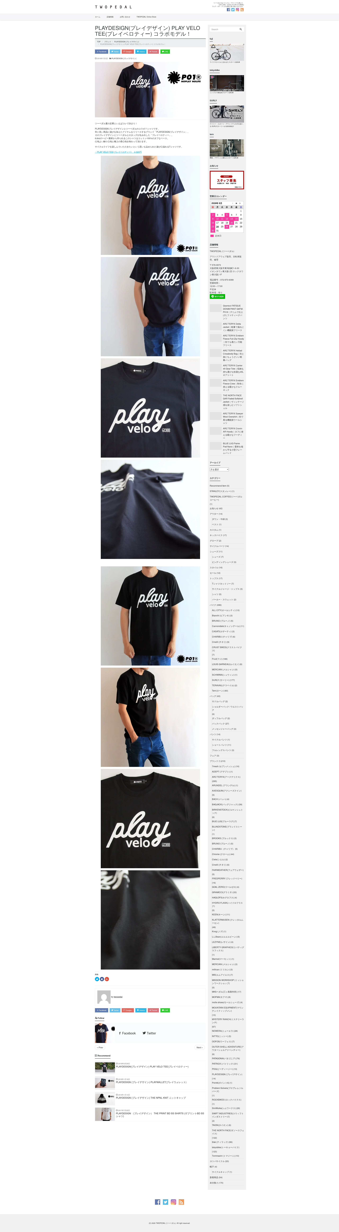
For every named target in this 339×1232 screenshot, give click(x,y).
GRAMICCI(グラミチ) (222, 892)
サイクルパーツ (217, 546)
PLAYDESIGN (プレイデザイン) (124, 58)
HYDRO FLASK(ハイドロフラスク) (227, 904)
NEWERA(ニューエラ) (222, 1030)
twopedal (118, 996)
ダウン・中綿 (218, 519)
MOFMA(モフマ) (220, 997)
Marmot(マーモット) (221, 958)
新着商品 (214, 1177)
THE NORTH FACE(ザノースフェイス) (228, 1132)
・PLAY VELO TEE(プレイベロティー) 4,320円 (118, 151)
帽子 (212, 1166)
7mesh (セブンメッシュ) (223, 766)
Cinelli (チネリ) (219, 641)
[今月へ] (236, 203)
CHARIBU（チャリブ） (223, 848)
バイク (213, 604)
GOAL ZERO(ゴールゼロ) (224, 886)
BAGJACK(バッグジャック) (225, 804)
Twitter (116, 51)
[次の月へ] (241, 203)
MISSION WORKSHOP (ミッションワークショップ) (228, 982)
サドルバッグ (218, 701)
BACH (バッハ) (219, 799)
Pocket (154, 51)
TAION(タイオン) (220, 1125)
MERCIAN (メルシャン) (223, 669)
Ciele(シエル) (218, 859)
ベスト (215, 524)
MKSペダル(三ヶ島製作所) (224, 991)
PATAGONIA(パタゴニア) (224, 1058)
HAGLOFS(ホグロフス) (223, 897)
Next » (200, 1047)
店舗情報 (110, 16)
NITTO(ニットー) (220, 1036)
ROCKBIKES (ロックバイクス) (226, 1099)
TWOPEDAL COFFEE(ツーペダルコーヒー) (226, 498)
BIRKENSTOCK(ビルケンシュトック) (227, 811)
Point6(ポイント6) (220, 1082)
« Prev (100, 1047)
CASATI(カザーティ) (221, 631)
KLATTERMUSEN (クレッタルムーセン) (227, 921)
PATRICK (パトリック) (222, 1063)
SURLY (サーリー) (220, 680)
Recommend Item (218, 485)
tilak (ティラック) (220, 1141)
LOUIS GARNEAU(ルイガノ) (225, 664)
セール (213, 572)
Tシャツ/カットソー (221, 583)
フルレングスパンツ (221, 750)
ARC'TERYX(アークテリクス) (226, 776)
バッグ (213, 696)
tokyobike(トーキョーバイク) (225, 1147)
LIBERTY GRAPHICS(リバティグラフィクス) (228, 949)
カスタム (214, 529)
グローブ (214, 540)
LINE (166, 51)
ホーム (97, 16)
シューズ (214, 551)
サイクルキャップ (220, 1171)
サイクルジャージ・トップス (226, 588)
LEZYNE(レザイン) (221, 941)
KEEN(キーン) (219, 914)
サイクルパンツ (219, 739)
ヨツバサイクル (217, 1161)
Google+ (128, 51)
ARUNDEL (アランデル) (223, 785)
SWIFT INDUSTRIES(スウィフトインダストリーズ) (228, 1115)
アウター (214, 513)
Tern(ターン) (218, 690)
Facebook (102, 51)
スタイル (214, 567)
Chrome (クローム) (221, 854)
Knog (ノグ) (217, 931)
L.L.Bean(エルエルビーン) (224, 936)
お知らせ (214, 508)
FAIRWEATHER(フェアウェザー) (228, 870)
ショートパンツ (219, 744)
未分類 (213, 1182)
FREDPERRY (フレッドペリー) (227, 878)
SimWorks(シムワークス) (224, 1108)
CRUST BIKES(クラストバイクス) (227, 649)
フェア (213, 755)
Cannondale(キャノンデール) (226, 626)
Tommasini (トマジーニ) (223, 1155)
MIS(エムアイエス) (221, 974)
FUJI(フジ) (217, 658)
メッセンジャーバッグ (222, 728)
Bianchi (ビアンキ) (220, 615)
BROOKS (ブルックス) (222, 838)
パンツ (213, 734)
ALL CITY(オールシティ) (223, 610)
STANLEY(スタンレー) (220, 491)
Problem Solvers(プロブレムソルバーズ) (227, 1089)
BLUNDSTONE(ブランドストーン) (227, 828)
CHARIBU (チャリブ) (222, 636)
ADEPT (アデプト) (221, 771)
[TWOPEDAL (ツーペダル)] (131, 7)
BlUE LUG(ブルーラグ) (223, 821)
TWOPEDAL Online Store (146, 16)
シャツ (215, 594)
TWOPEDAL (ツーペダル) (166, 1223)
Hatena (142, 51)
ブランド (214, 761)
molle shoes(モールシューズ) (226, 1002)
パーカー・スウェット (222, 599)
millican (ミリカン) (221, 969)
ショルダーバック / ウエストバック (227, 708)
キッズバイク (216, 535)
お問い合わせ (125, 16)
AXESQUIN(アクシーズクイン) (226, 790)
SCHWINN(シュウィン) (223, 674)
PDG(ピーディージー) (222, 1068)
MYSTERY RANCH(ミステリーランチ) (228, 1021)
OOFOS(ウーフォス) (221, 1041)
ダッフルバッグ (219, 718)
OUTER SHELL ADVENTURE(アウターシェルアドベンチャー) (228, 1048)
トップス (214, 578)
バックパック (218, 723)
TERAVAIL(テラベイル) (223, 685)
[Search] (241, 29)
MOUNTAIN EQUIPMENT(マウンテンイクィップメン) (227, 1009)
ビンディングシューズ (222, 562)
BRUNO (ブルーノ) (221, 620)
